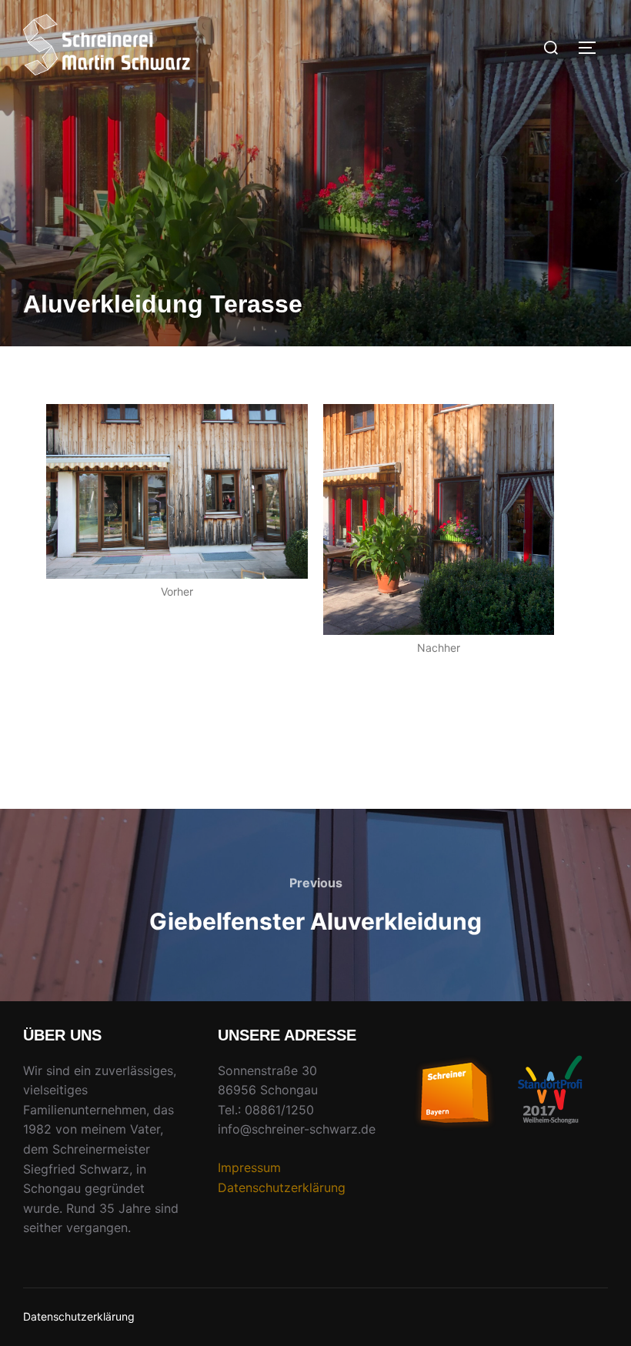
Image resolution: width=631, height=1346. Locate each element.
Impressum (249, 1167)
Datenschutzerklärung (282, 1187)
